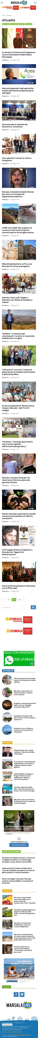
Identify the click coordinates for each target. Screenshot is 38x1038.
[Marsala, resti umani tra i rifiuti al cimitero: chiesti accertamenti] (7, 692)
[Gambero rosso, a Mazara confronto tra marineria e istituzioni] (7, 730)
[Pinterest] (22, 1014)
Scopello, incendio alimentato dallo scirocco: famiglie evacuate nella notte (25, 705)
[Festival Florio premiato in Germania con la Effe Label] (19, 572)
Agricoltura (6, 24)
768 (19, 599)
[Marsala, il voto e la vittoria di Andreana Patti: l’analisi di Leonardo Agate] (7, 801)
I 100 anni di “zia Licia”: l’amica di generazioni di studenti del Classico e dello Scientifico (18, 372)
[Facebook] (16, 994)
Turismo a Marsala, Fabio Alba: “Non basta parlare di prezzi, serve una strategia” (24, 789)
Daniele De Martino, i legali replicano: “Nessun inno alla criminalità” (24, 752)
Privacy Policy (8, 1024)
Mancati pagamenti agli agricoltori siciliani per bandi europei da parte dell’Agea (18, 90)
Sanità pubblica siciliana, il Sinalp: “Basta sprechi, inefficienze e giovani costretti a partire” (23, 776)
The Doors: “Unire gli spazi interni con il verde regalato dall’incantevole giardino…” (17, 444)
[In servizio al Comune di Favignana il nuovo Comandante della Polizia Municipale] (19, 38)
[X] (32, 1014)
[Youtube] (22, 994)
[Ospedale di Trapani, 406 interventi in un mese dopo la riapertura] (7, 717)
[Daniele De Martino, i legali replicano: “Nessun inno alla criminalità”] (7, 752)
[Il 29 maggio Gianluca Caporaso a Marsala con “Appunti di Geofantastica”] (19, 536)
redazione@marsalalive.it (14, 1032)
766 (8, 599)
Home (4, 15)
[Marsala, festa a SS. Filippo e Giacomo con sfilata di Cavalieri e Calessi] (19, 283)
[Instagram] (11, 1014)
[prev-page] (3, 599)
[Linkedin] (16, 1014)
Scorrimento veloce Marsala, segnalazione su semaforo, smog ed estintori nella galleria (24, 764)
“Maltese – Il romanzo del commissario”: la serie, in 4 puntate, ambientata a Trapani (18, 336)
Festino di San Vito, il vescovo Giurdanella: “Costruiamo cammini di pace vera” (23, 949)
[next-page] (24, 599)
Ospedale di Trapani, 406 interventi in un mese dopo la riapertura (24, 717)
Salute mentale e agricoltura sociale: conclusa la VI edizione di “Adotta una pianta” (19, 516)
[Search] (33, 607)
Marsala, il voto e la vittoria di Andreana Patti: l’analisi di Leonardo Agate (24, 801)
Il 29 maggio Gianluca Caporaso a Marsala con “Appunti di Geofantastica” (17, 552)
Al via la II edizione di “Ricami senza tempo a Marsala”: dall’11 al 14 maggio (18, 408)
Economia (28, 24)
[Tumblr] (27, 1014)
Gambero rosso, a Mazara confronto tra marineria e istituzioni (23, 730)
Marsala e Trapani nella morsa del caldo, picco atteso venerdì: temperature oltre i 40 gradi (24, 900)
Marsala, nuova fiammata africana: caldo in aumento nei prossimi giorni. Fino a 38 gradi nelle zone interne (24, 937)
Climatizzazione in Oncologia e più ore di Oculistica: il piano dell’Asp (25, 680)
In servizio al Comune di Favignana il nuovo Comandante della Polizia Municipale (18, 54)
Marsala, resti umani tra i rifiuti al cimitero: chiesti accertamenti (23, 693)
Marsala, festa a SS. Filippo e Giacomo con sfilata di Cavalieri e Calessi (17, 299)
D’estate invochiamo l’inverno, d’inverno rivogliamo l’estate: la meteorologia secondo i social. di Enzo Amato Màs (18, 860)
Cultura (22, 24)
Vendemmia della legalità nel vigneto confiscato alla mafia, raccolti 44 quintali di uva (24, 912)
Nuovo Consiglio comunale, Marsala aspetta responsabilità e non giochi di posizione (17, 881)
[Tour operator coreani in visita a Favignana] (19, 144)
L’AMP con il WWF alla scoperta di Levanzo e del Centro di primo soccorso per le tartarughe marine (18, 230)
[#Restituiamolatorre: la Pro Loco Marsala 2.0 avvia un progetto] (19, 250)
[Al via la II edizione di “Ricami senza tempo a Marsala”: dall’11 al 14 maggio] (19, 392)
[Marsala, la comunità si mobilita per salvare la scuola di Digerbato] (7, 924)
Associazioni (14, 24)
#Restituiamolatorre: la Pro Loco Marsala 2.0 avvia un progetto (17, 265)
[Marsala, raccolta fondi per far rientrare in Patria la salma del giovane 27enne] (19, 464)
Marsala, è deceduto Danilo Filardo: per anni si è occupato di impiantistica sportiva (18, 194)
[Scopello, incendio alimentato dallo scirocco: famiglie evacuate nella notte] (7, 705)
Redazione (5, 60)
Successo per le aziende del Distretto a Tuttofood (14, 125)
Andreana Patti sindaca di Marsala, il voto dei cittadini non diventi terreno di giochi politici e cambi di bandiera (18, 870)
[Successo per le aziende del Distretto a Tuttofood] (19, 110)
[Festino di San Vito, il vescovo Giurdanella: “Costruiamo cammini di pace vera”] (7, 949)
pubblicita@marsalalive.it (23, 1035)
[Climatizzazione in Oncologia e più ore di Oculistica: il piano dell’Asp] (7, 680)
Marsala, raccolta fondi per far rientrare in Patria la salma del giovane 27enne (16, 480)
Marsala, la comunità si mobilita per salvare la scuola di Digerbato (22, 925)
